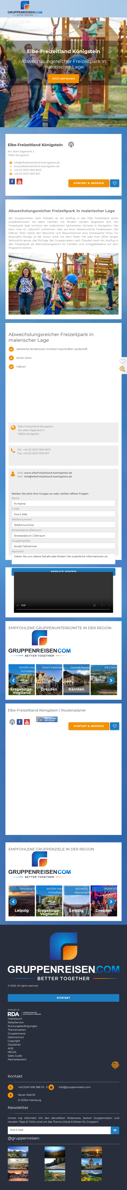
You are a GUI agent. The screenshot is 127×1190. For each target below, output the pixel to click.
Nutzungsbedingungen (22, 1026)
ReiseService (16, 1022)
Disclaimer (14, 1044)
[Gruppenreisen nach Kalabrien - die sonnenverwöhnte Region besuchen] (55, 1175)
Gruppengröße (21, 540)
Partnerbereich (17, 1059)
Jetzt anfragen (63, 78)
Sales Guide (15, 1055)
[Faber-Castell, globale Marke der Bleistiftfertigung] (91, 1163)
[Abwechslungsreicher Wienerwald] (55, 1151)
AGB (10, 1048)
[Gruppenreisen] (25, 8)
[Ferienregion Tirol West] (91, 1175)
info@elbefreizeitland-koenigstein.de (48, 476)
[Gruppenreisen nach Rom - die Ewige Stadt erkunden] (18, 1163)
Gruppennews (17, 1033)
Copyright (14, 1041)
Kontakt (63, 997)
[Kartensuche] (122, 371)
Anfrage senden (64, 571)
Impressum (15, 1018)
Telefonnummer (22, 519)
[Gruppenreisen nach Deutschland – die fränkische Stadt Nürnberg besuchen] (55, 1163)
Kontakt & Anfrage (89, 183)
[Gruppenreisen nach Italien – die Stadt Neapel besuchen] (91, 1151)
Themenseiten (17, 1029)
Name (15, 498)
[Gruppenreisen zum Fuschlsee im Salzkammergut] (18, 1151)
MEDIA (12, 1052)
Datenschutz (16, 1037)
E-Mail (15, 508)
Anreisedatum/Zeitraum (27, 530)
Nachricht (18, 551)
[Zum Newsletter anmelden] (115, 1130)
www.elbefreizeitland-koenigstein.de (36, 166)
